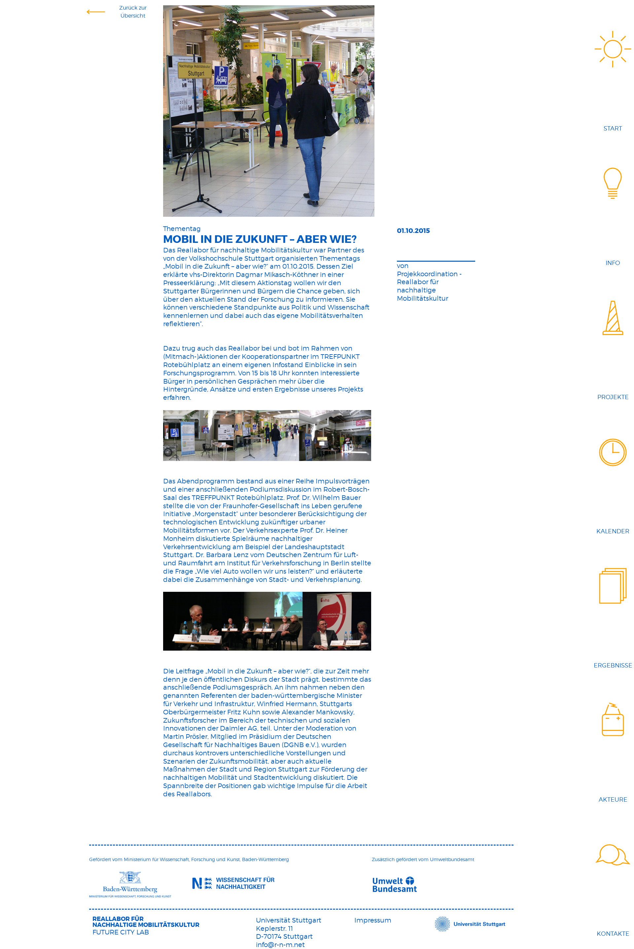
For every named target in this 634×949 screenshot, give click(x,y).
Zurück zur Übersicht (133, 12)
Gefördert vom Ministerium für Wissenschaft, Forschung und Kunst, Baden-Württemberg (189, 859)
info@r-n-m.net (280, 945)
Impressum (372, 920)
